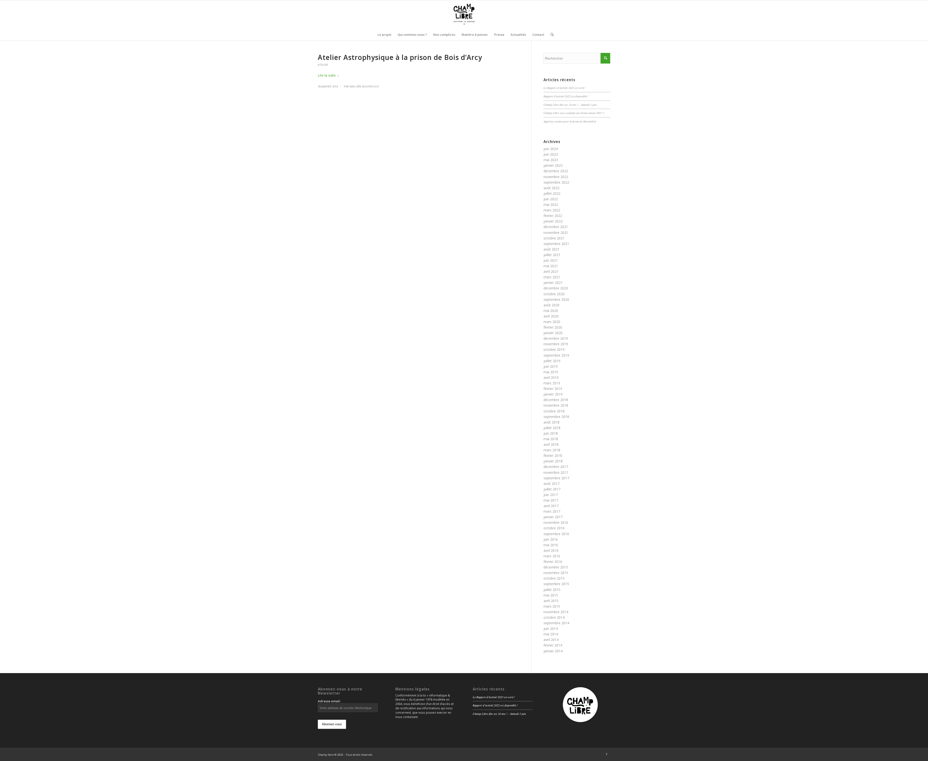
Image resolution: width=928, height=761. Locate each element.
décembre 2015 (556, 567)
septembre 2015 (556, 584)
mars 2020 (552, 321)
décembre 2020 (556, 288)
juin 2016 (551, 539)
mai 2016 (551, 545)
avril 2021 (551, 271)
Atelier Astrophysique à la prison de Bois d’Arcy (400, 57)
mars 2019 (552, 383)
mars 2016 (552, 556)
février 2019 (553, 388)
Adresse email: (329, 701)
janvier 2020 (553, 332)
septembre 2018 (556, 416)
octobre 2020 (554, 294)
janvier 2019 (553, 394)
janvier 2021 (553, 282)
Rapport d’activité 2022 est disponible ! (566, 96)
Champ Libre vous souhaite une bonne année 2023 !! (574, 113)
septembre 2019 (556, 355)
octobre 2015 (554, 578)
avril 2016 (551, 550)
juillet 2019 (552, 361)
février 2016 (553, 561)
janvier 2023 (553, 165)
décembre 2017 (556, 466)
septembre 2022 (556, 182)
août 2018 (551, 422)
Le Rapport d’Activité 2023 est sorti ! (565, 88)
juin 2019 (551, 366)
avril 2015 (551, 600)
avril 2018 (551, 444)
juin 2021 (551, 260)
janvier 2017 (553, 517)
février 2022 (553, 215)
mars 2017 (552, 511)
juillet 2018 (552, 427)
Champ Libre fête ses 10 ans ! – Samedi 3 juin (570, 105)
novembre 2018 (556, 405)
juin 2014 (551, 628)
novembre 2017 (556, 472)
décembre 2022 (556, 171)
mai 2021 (551, 266)
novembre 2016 (556, 522)
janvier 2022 (553, 221)
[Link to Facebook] (606, 754)
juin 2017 (551, 494)
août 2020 (551, 305)
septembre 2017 (556, 478)
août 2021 (551, 249)
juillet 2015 (552, 589)
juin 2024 (551, 148)
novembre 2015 (556, 572)
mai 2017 (551, 500)
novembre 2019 (556, 344)
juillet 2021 (552, 254)
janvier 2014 (553, 651)
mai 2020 (551, 310)
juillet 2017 (552, 489)
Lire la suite (327, 75)
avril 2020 (551, 316)
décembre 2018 (556, 399)
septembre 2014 (556, 623)
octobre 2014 (554, 617)
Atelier (323, 64)
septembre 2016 (556, 533)
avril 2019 (551, 377)
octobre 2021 (554, 238)
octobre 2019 (554, 349)
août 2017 (551, 483)
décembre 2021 (556, 226)
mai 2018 (551, 439)
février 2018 (553, 455)
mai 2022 (551, 204)
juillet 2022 (552, 193)
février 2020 (553, 327)
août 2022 (551, 188)
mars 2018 (552, 450)
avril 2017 (551, 505)
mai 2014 (551, 634)
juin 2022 (551, 199)
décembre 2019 (556, 338)
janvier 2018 (553, 461)
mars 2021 (552, 277)
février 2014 (553, 645)
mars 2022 (552, 210)
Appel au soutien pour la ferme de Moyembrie (570, 121)
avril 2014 (551, 639)
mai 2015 (551, 595)
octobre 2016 (554, 528)
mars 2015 (552, 606)
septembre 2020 (556, 299)
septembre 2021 (556, 243)
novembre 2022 (556, 176)
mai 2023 (551, 160)
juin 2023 (551, 154)
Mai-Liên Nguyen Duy (364, 86)
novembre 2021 (556, 232)
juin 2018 (551, 433)
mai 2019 (551, 372)
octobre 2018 (554, 411)
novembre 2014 (556, 612)
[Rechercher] (550, 35)
